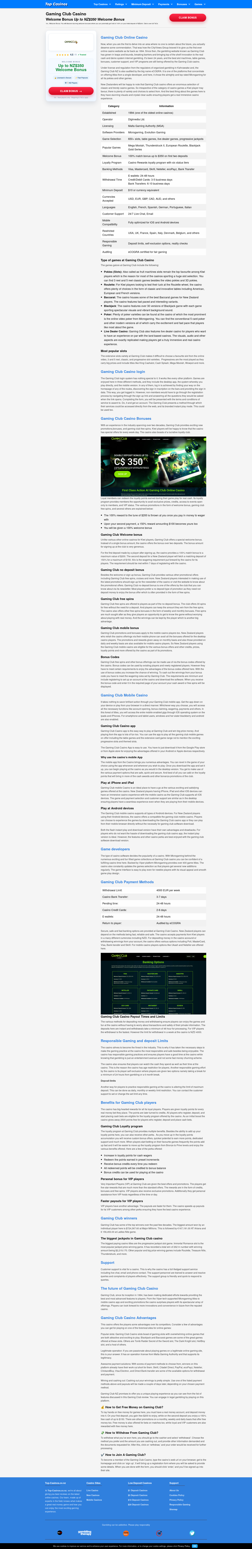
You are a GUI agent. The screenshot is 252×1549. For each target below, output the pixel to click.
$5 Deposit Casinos (137, 1495)
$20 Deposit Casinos (138, 1504)
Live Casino (92, 1490)
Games (198, 4)
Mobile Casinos (94, 1499)
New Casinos (92, 1495)
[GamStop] (59, 1532)
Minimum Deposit (141, 4)
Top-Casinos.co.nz (57, 1490)
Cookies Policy (176, 1495)
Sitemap (173, 1509)
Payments (163, 4)
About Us (174, 1490)
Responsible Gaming (179, 1504)
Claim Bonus (188, 17)
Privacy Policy (176, 1499)
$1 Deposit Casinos (137, 1490)
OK (194, 1546)
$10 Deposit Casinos (138, 1499)
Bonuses (182, 4)
